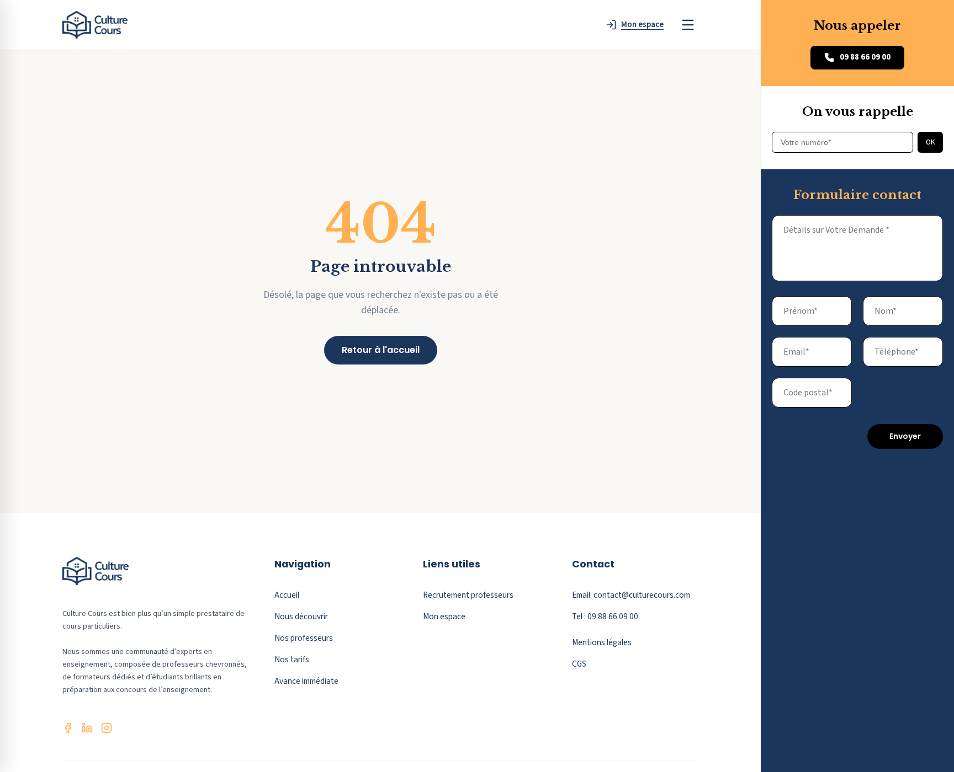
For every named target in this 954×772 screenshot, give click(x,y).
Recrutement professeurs (468, 595)
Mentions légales (602, 642)
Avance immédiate (306, 681)
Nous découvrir (301, 616)
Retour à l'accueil (381, 350)
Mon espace (444, 616)
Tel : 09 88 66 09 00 (605, 616)
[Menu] (687, 24)
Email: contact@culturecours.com (631, 595)
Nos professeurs (303, 638)
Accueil (286, 595)
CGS (579, 664)
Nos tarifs (291, 659)
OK (930, 142)
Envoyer (905, 436)
